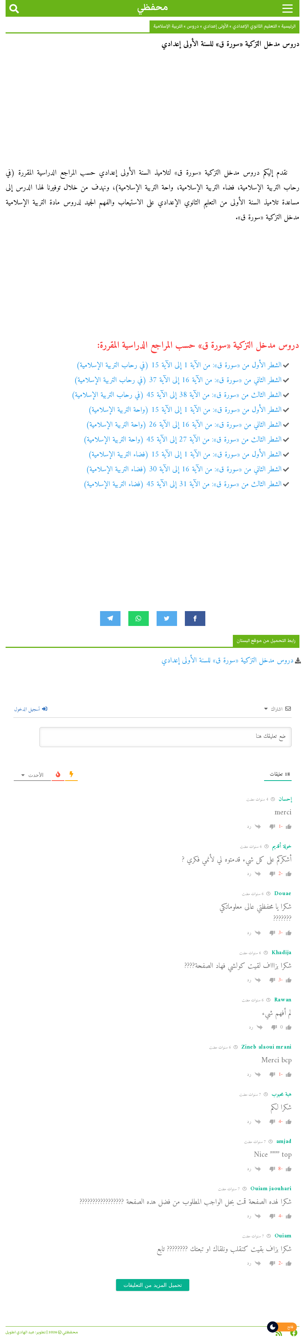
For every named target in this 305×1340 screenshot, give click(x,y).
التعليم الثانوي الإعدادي (254, 26)
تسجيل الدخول (27, 709)
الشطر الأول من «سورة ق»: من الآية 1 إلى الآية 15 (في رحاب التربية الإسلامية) (179, 365)
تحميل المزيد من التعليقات (152, 1285)
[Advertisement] (152, 111)
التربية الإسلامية (168, 26)
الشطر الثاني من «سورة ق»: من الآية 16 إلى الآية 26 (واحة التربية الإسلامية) (184, 425)
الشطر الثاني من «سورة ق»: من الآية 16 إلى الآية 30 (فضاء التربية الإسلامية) (184, 469)
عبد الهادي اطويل (20, 1332)
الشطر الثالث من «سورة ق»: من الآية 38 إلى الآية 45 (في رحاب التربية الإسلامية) (176, 395)
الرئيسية (288, 26)
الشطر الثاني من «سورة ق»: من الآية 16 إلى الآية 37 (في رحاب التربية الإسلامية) (178, 380)
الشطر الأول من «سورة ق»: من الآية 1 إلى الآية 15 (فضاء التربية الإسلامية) (185, 454)
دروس (193, 26)
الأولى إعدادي (215, 26)
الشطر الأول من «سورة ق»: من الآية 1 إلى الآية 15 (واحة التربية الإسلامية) (185, 410)
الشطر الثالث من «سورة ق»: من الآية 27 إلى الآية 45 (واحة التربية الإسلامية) (182, 439)
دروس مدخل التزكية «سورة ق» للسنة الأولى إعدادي (227, 660)
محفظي (152, 7)
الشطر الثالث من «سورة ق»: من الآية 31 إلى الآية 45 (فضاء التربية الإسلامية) (182, 484)
